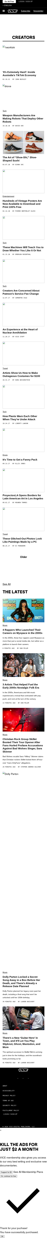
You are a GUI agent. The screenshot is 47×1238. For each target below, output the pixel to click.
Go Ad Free (9, 2)
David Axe (19, 126)
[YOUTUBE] (31, 1078)
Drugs (5, 455)
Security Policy (9, 1105)
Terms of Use (8, 1100)
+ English (7, 5)
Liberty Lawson (21, 423)
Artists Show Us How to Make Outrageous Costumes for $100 (21, 374)
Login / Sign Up (26, 2)
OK (2, 1236)
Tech (5, 111)
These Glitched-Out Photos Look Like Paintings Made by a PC (22, 540)
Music (5, 625)
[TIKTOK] (26, 1078)
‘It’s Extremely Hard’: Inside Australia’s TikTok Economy (19, 74)
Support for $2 (6, 1172)
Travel (5, 368)
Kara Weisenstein (22, 380)
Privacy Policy (9, 1095)
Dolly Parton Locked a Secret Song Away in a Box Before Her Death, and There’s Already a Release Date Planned (21, 981)
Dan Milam (24, 648)
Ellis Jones (20, 463)
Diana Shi (19, 164)
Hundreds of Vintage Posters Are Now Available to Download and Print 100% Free (22, 204)
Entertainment (8, 196)
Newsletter (38, 11)
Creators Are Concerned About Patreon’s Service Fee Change (21, 292)
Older (23, 557)
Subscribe (25, 11)
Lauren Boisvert (27, 1001)
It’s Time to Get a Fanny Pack (20, 459)
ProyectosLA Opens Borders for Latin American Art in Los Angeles (23, 497)
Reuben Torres (21, 502)
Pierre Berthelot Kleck (25, 211)
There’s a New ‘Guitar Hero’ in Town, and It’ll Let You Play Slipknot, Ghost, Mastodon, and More (21, 1042)
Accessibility (8, 1091)
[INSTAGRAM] (20, 1078)
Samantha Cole (21, 298)
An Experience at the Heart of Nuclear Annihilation (20, 331)
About (5, 1086)
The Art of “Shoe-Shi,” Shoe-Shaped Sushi (20, 159)
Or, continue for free (8, 1176)
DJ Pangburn (20, 546)
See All (7, 584)
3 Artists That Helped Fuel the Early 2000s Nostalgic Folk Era (21, 686)
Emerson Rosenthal (23, 254)
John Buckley (20, 79)
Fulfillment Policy (11, 1110)
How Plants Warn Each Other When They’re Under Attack (20, 418)
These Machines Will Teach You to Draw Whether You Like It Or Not (23, 249)
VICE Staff (19, 337)
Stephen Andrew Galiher (31, 767)
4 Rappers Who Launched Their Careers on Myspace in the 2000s (22, 631)
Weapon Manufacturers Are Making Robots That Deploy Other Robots (23, 118)
